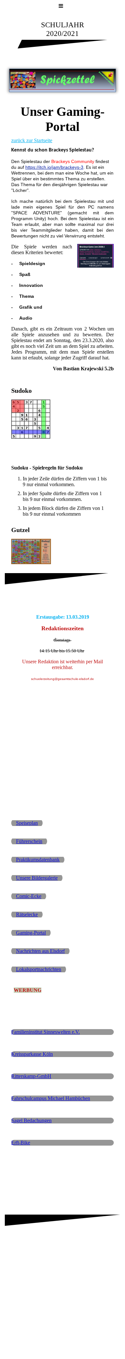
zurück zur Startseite (31, 140)
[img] (62, 80)
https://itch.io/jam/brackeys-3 (54, 167)
